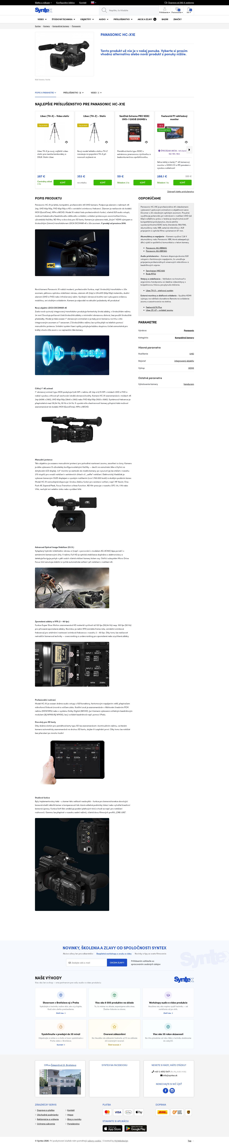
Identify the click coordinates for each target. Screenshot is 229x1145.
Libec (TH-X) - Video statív (54, 116)
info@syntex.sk (170, 1075)
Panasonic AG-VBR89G (156, 247)
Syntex (38, 26)
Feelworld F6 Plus (154, 307)
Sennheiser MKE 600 (155, 270)
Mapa (70, 1114)
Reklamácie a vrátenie (48, 1119)
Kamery (46, 26)
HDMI (191, 367)
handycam (189, 384)
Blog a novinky (74, 1119)
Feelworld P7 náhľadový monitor (174, 117)
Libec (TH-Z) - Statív (94, 116)
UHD (192, 353)
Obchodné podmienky (47, 1114)
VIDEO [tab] (95, 92)
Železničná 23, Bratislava (63, 1065)
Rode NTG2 (151, 273)
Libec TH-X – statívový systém (159, 290)
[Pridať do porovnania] (66, 141)
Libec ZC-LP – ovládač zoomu (159, 310)
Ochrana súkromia (46, 1123)
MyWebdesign (121, 1140)
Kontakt (82, 2)
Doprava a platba (45, 1110)
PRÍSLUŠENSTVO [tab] (72, 92)
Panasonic (76, 26)
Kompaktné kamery (60, 26)
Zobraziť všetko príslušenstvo (180, 191)
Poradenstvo (73, 1123)
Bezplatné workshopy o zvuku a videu (114, 953)
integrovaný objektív (184, 360)
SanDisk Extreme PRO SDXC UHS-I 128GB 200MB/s (134, 117)
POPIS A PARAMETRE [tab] (44, 92)
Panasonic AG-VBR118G (156, 251)
